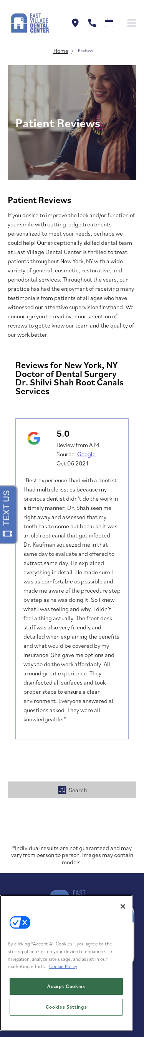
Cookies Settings (66, 1007)
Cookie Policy (63, 966)
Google (86, 454)
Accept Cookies (66, 986)
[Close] (122, 906)
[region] (66, 963)
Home (60, 50)
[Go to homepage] (29, 23)
